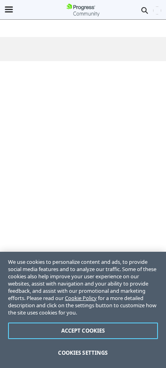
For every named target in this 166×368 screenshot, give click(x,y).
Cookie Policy (81, 298)
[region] (83, 310)
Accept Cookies (83, 330)
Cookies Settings (83, 352)
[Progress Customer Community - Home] (83, 10)
